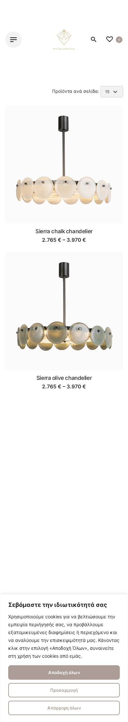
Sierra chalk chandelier (63, 231)
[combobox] (111, 91)
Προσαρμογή (64, 690)
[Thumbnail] (64, 40)
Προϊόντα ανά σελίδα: (76, 91)
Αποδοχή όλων (64, 672)
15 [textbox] (107, 91)
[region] (64, 658)
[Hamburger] (13, 39)
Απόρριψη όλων (64, 708)
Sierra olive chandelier (64, 378)
